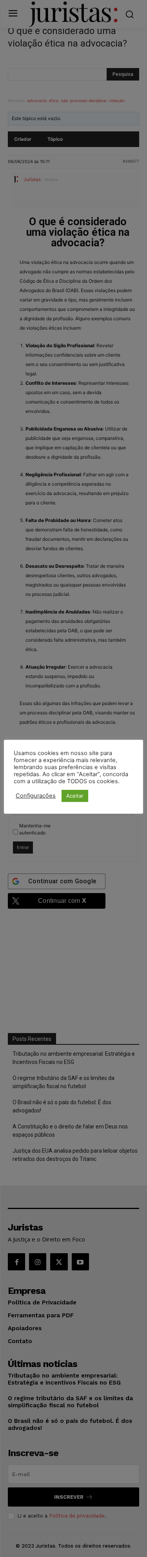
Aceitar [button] (74, 796)
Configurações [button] (36, 795)
